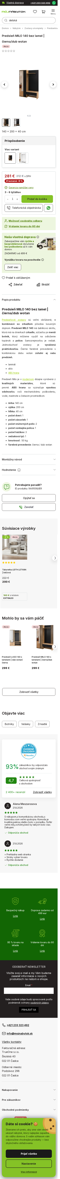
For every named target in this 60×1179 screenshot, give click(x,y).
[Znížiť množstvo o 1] (8, 199)
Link (15, 916)
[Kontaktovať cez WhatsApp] (54, 3)
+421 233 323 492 (40, 3)
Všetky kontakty (11, 1041)
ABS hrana (13, 372)
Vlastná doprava (15, 2)
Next (54, 558)
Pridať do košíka (37, 199)
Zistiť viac (12, 267)
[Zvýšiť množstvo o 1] (17, 199)
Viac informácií (29, 1172)
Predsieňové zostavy (14, 319)
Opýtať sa (29, 498)
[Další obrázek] (53, 84)
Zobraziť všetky (28, 691)
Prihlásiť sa (29, 1009)
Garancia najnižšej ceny (21, 187)
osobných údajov (39, 1002)
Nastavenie (29, 1163)
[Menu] (53, 12)
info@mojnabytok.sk (20, 1033)
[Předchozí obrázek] (4, 84)
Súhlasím (29, 1154)
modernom (28, 379)
